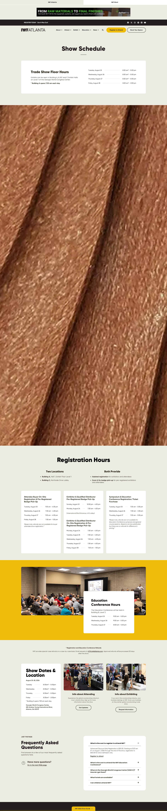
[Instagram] (135, 22)
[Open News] (98, 30)
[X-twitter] (131, 22)
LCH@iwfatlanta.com (95, 651)
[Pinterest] (138, 22)
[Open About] (62, 30)
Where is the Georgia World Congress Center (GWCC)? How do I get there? (112, 771)
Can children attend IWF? (100, 783)
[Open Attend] (70, 30)
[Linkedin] (141, 22)
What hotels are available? (101, 777)
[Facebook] (128, 22)
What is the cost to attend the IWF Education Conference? (108, 764)
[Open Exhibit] (79, 30)
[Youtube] (145, 22)
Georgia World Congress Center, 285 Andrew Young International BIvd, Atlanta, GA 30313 (39, 707)
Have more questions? (39, 761)
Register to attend (96, 756)
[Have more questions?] (23, 763)
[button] (114, 743)
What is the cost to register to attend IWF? (107, 743)
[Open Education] (90, 30)
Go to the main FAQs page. (37, 765)
